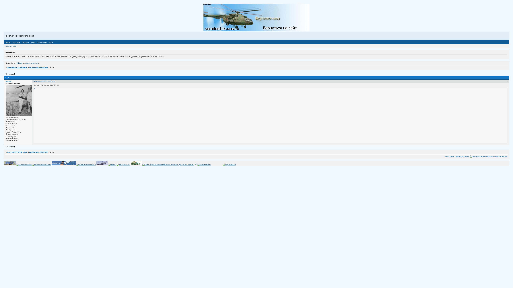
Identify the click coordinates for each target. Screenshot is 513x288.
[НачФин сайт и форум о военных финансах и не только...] (168, 164)
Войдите (19, 63)
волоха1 (9, 81)
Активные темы (11, 46)
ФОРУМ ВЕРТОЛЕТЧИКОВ (17, 68)
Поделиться (38, 81)
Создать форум (449, 156)
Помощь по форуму (462, 156)
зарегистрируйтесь (31, 63)
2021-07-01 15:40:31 (48, 81)
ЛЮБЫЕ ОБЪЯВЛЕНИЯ (38, 68)
